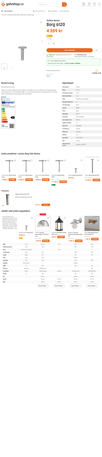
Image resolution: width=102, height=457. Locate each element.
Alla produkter (8, 11)
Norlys (48, 76)
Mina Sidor (89, 5)
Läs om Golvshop (64, 11)
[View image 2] (11, 66)
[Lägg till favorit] (41, 22)
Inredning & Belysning (13, 15)
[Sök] (64, 4)
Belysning (23, 15)
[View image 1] (4, 66)
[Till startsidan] (12, 4)
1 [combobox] (97, 50)
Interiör (4, 15)
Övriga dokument (6, 98)
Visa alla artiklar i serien (92, 157)
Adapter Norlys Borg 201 (22, 194)
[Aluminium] (49, 42)
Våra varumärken (52, 11)
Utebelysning (30, 15)
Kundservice (83, 5)
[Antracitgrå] (54, 42)
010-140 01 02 (39, 11)
